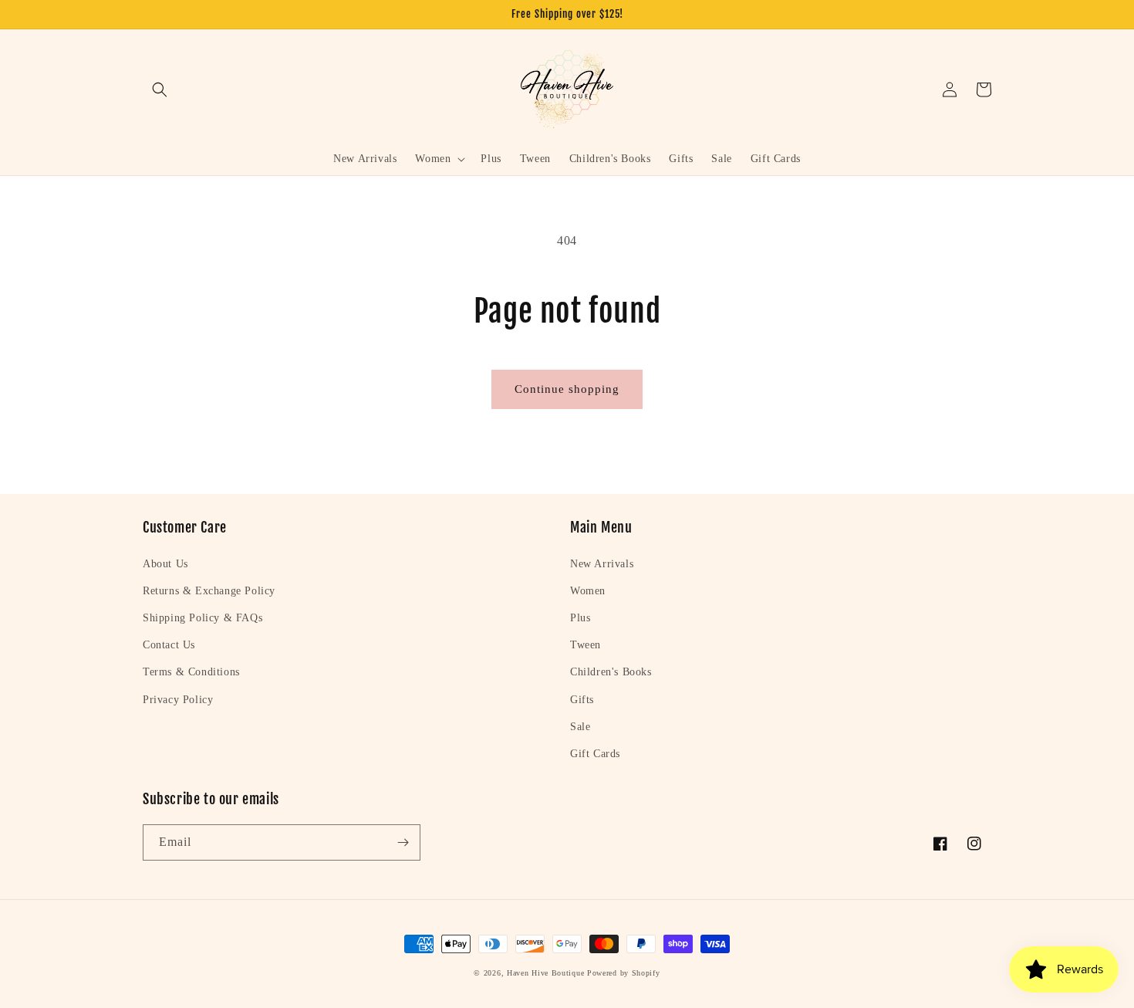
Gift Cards (595, 753)
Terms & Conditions (191, 672)
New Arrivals (601, 564)
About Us (165, 564)
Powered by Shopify (623, 973)
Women (588, 591)
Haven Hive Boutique (545, 973)
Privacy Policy (178, 699)
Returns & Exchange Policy (209, 591)
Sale (580, 726)
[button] (160, 90)
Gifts (582, 699)
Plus (580, 618)
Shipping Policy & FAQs (202, 618)
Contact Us (169, 645)
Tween (585, 645)
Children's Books (611, 672)
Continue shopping (567, 389)
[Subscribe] (403, 842)
